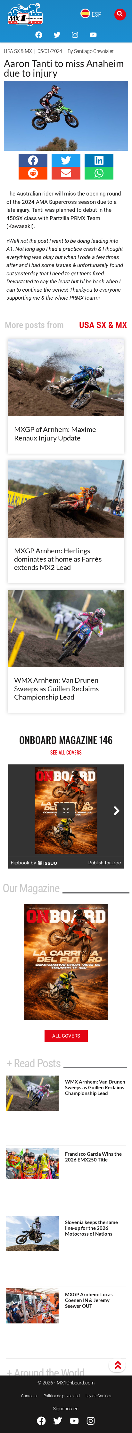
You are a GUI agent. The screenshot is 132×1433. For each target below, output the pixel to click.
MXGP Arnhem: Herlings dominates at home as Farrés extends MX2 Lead (58, 559)
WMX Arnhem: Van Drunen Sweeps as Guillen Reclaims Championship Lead (56, 688)
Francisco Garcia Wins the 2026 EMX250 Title (93, 1156)
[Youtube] (93, 34)
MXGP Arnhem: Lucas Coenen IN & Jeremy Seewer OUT (89, 1300)
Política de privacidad (62, 1396)
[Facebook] (38, 34)
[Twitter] (57, 34)
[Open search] (120, 14)
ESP (97, 14)
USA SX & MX (18, 51)
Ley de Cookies (98, 1396)
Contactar (29, 1396)
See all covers (66, 752)
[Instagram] (75, 34)
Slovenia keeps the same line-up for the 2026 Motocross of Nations (91, 1228)
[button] (33, 160)
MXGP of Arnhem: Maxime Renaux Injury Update (55, 433)
